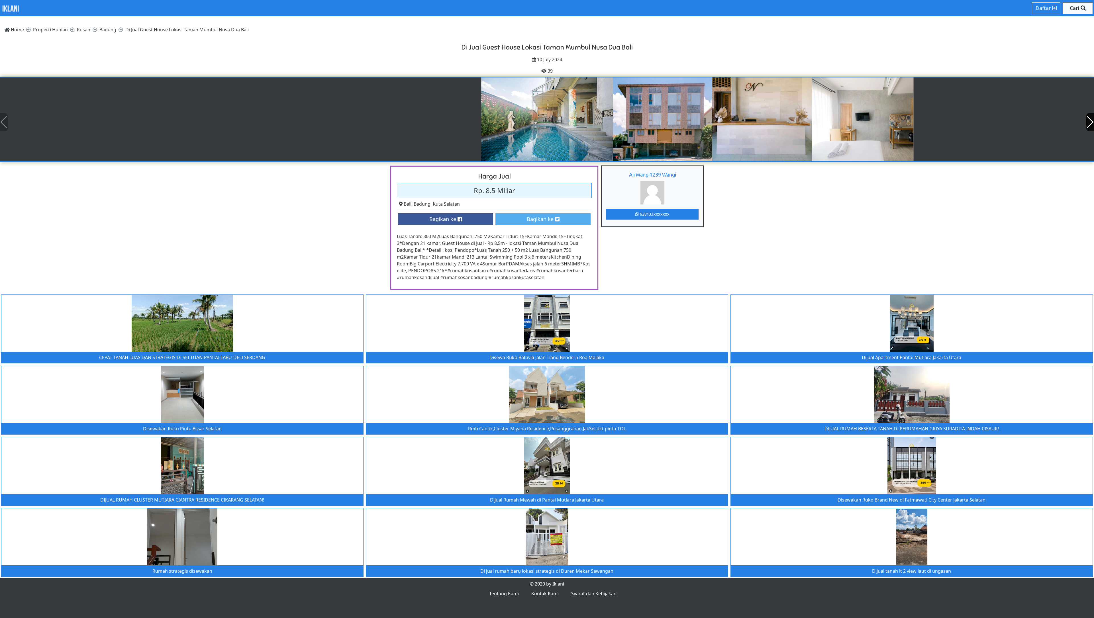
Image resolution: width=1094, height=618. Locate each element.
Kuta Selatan (446, 204)
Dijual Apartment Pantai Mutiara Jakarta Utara (911, 357)
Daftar (1044, 8)
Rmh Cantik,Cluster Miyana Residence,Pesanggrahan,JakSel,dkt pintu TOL (547, 428)
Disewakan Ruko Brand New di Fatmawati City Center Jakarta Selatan (911, 500)
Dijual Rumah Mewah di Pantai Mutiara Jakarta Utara (547, 500)
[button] (1090, 122)
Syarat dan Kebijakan (594, 593)
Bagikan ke (443, 219)
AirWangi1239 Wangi (652, 174)
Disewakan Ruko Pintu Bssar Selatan (182, 428)
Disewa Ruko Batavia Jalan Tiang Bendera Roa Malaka (546, 357)
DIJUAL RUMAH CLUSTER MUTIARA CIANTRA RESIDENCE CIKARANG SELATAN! (182, 500)
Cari (1075, 8)
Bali (407, 204)
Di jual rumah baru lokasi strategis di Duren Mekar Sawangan (546, 571)
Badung (422, 204)
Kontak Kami (545, 593)
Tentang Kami (504, 593)
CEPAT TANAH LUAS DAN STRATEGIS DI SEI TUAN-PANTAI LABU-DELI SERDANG (182, 357)
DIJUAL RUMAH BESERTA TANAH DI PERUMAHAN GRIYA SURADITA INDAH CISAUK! (911, 428)
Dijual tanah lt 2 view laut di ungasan (911, 571)
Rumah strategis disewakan (182, 571)
